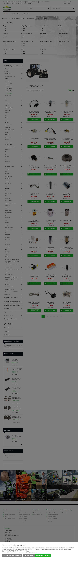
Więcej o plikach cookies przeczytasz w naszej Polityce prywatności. (20, 552)
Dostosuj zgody (28, 555)
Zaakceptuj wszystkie (43, 555)
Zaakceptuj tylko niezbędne (12, 555)
